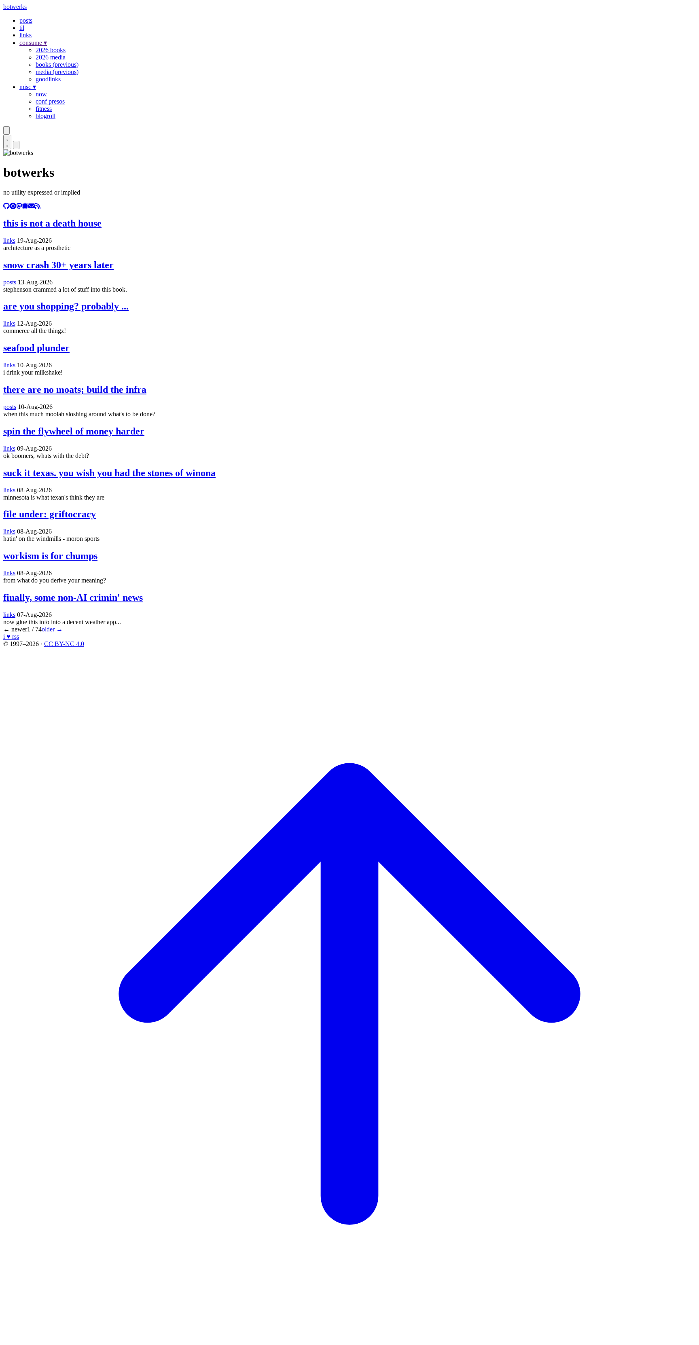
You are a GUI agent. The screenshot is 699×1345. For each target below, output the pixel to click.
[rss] (37, 206)
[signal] (25, 206)
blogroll (45, 115)
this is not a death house (52, 223)
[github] (6, 206)
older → (52, 629)
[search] (6, 130)
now (41, 94)
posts (25, 20)
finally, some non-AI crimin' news (73, 597)
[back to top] (349, 1337)
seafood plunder (36, 348)
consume (33, 42)
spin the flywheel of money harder (73, 431)
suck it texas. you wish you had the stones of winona (109, 473)
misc (27, 86)
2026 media (51, 57)
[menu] (16, 145)
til (21, 27)
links (25, 35)
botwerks (15, 6)
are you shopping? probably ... (66, 306)
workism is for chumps (50, 556)
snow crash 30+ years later (58, 265)
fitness (44, 108)
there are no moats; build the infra (74, 389)
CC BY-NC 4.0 (64, 643)
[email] (31, 206)
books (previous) (57, 64)
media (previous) (57, 71)
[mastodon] (19, 206)
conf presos (50, 101)
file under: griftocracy (49, 514)
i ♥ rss (11, 636)
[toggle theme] (7, 142)
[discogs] (13, 206)
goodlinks (48, 79)
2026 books (51, 50)
